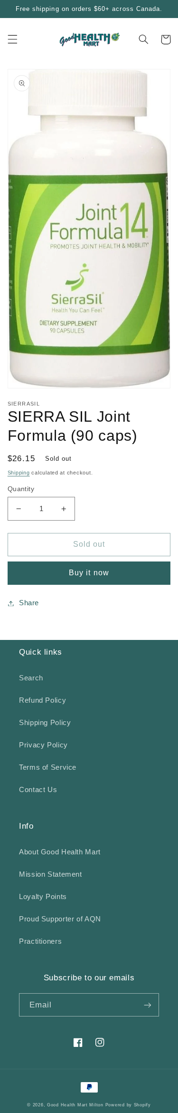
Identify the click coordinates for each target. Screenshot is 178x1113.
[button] (12, 39)
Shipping (19, 472)
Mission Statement (50, 874)
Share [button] (29, 603)
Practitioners (40, 941)
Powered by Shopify (128, 1105)
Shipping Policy (45, 722)
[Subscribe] (148, 1004)
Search (31, 678)
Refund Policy (42, 700)
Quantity (21, 489)
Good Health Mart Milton (75, 1105)
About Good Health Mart (60, 852)
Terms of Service (47, 767)
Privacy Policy (43, 745)
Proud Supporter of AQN (60, 919)
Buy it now (89, 573)
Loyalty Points (43, 896)
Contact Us (38, 790)
